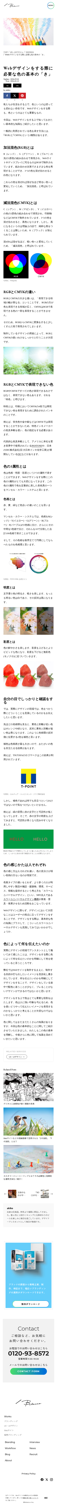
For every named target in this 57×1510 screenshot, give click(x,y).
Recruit (33, 1454)
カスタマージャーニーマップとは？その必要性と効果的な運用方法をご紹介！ (27, 1177)
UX (17, 86)
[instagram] (51, 1479)
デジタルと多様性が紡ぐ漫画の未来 (18, 1103)
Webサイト (9, 1430)
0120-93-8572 (28, 1353)
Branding (10, 1442)
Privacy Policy (29, 1473)
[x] (46, 1479)
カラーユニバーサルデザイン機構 (21, 899)
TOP (5, 52)
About (8, 1460)
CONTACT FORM (28, 1371)
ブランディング (11, 1421)
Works (7, 1416)
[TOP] (12, 5)
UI (7, 86)
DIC (20, 454)
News (32, 1448)
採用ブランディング (13, 1434)
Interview (34, 1442)
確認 (46, 1498)
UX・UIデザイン (16, 52)
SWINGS (30, 52)
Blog (7, 1454)
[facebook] (42, 1479)
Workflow (10, 1448)
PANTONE (37, 445)
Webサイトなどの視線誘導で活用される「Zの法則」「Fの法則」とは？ (27, 1140)
